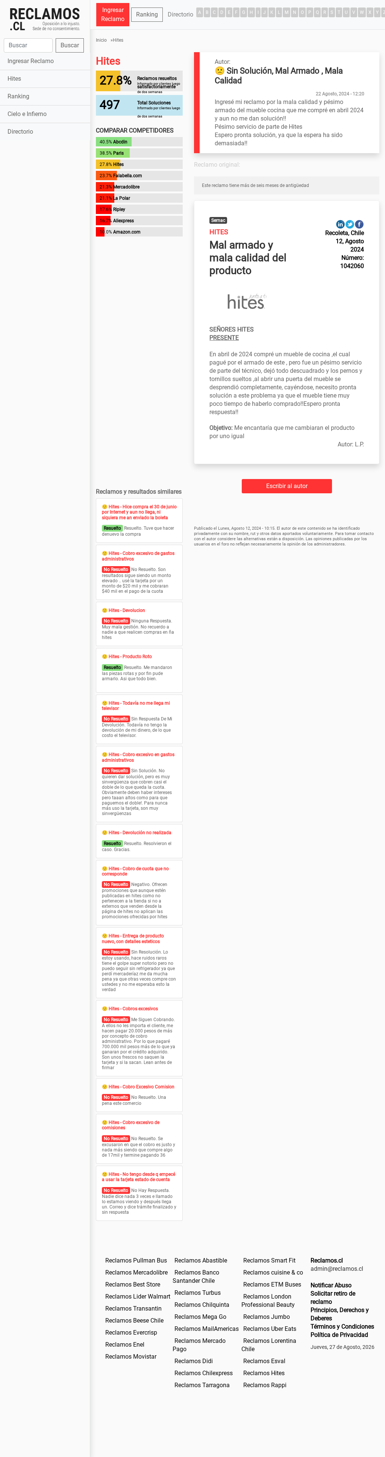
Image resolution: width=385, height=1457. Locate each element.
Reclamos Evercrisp (131, 1332)
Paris (118, 153)
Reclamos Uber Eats (269, 1328)
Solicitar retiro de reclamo (333, 1297)
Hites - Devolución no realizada (140, 832)
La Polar (121, 198)
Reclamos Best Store (132, 1284)
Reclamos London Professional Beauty (268, 1300)
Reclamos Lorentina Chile (268, 1345)
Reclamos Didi (193, 1361)
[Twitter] (350, 224)
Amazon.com (127, 232)
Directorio (20, 131)
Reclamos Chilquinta (201, 1304)
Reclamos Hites (264, 1373)
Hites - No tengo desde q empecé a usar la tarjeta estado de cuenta (138, 1177)
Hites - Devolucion (127, 610)
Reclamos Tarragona (202, 1385)
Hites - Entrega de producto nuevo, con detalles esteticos (133, 938)
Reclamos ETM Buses (272, 1284)
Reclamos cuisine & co (273, 1272)
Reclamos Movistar (130, 1356)
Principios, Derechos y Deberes (340, 1314)
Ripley (119, 209)
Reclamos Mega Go (200, 1316)
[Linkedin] (340, 224)
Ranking (18, 96)
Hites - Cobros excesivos (133, 1008)
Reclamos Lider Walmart (137, 1296)
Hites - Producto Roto (130, 656)
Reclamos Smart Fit (269, 1260)
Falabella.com (127, 175)
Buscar (70, 45)
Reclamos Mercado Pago (199, 1345)
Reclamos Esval (264, 1361)
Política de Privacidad (339, 1334)
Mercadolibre (126, 187)
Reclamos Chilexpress (203, 1373)
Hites (14, 78)
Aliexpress (123, 220)
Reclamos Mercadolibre (136, 1272)
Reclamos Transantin (133, 1308)
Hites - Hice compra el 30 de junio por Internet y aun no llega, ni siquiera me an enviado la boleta (139, 512)
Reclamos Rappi (264, 1385)
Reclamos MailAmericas (206, 1328)
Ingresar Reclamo (31, 61)
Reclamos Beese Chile (134, 1320)
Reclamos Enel (124, 1344)
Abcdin (120, 142)
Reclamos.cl (327, 1260)
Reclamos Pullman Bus (136, 1260)
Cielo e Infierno (27, 114)
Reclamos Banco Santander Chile (196, 1276)
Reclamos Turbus (197, 1292)
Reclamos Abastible (200, 1260)
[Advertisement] (45, 260)
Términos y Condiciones (342, 1326)
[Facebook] (359, 224)
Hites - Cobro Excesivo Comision (141, 1086)
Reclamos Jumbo (266, 1316)
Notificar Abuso (331, 1285)
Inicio (101, 40)
